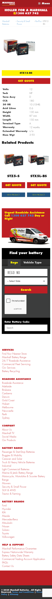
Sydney (6, 417)
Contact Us (8, 566)
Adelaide (7, 386)
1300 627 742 (27, 13)
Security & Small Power (23, 22)
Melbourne (7, 407)
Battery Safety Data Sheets (15, 555)
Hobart (5, 403)
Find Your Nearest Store (14, 353)
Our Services (8, 367)
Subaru (5, 529)
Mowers (6, 483)
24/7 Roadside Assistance (16, 360)
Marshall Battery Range (14, 357)
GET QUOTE (26, 81)
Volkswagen (8, 536)
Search (26, 289)
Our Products (9, 440)
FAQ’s (5, 562)
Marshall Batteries (5, 22)
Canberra (7, 393)
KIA (4, 512)
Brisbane (6, 389)
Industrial (6, 465)
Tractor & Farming (11, 493)
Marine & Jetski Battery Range (17, 472)
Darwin (6, 396)
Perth (4, 414)
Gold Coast (8, 400)
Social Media (9, 436)
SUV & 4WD (9, 490)
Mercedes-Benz (10, 519)
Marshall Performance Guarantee (19, 548)
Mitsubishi (7, 522)
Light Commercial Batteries (15, 469)
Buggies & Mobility (12, 455)
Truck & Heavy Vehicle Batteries (18, 462)
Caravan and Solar (12, 458)
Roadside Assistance (12, 382)
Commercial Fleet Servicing (16, 364)
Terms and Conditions (23, 592)
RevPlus (38, 21)
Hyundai (6, 508)
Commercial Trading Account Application (23, 559)
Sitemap (14, 594)
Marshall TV (8, 433)
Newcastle (7, 410)
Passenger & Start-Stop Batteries (18, 451)
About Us (7, 429)
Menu (46, 3)
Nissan (5, 526)
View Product (13, 194)
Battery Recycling (11, 371)
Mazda (6, 515)
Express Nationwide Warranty (17, 552)
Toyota (5, 533)
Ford (4, 505)
